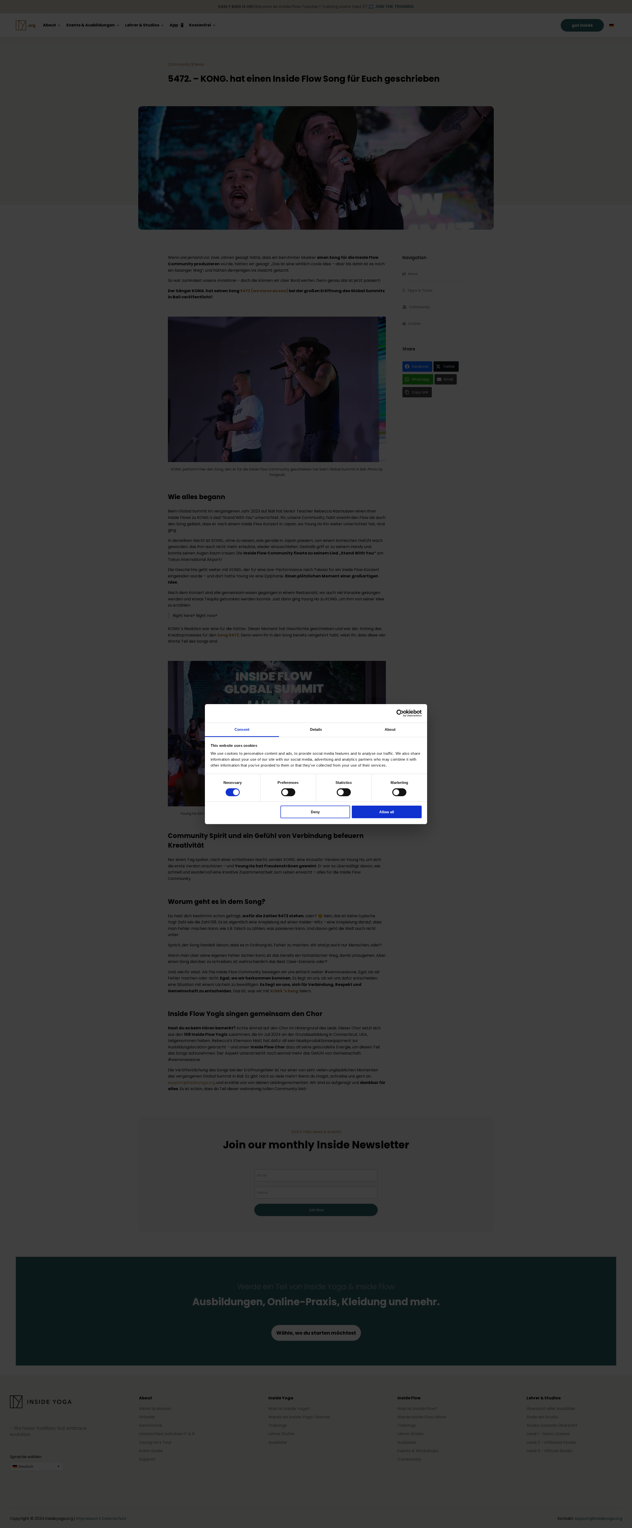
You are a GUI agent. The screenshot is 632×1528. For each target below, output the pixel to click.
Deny (315, 812)
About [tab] (390, 729)
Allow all (386, 812)
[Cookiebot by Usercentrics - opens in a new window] (400, 713)
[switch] (288, 792)
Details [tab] (316, 729)
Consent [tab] (242, 729)
